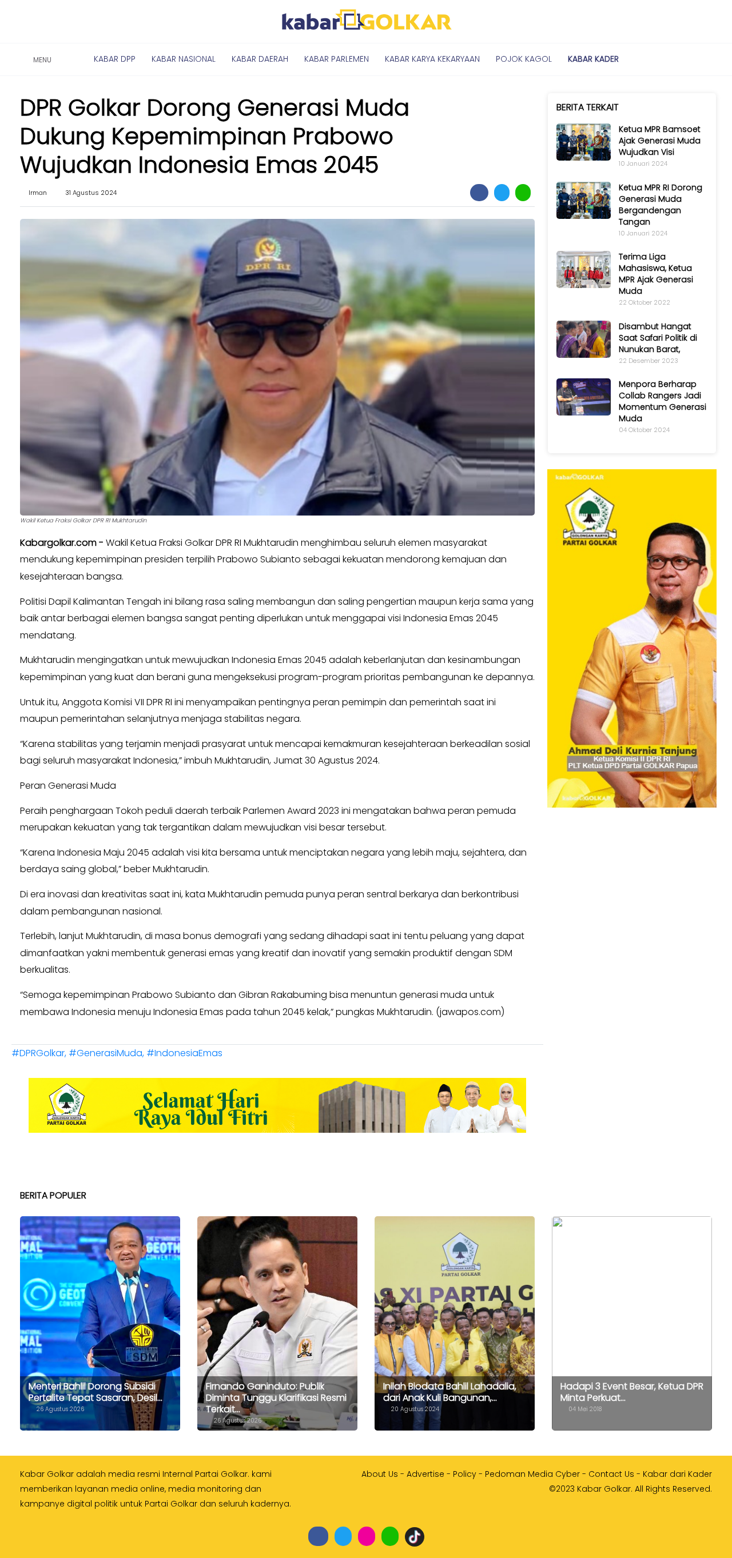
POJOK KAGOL (524, 59)
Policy (464, 1474)
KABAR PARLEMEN (336, 59)
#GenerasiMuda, (107, 1053)
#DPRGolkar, (40, 1053)
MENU (40, 60)
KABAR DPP (115, 59)
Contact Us (611, 1474)
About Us (379, 1474)
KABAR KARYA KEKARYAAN (432, 59)
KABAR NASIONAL (184, 59)
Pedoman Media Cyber (532, 1474)
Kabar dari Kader (677, 1474)
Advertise (425, 1474)
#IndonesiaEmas (184, 1053)
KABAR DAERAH (260, 59)
